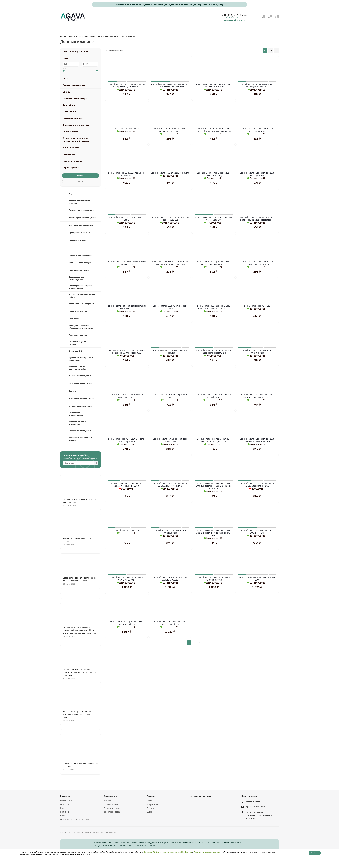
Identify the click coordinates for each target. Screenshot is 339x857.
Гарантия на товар (112, 812)
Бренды (150, 808)
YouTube (199, 802)
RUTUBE (206, 802)
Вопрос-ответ (153, 804)
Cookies (63, 815)
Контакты (64, 804)
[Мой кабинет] (254, 17)
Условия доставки (112, 808)
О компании (66, 801)
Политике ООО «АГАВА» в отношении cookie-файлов (167, 852)
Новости (64, 808)
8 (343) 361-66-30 (235, 15)
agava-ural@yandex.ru (256, 807)
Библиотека (152, 801)
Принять (314, 853)
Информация (110, 796)
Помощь (107, 801)
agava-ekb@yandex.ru (235, 20)
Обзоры (150, 812)
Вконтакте (192, 802)
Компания (65, 796)
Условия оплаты (111, 804)
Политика (64, 812)
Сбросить (80, 181)
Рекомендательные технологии (74, 819)
